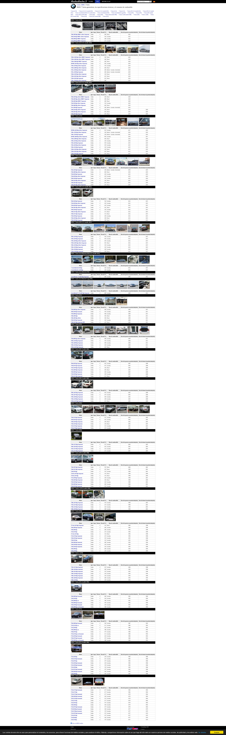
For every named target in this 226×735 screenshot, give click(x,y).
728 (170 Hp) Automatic (76, 711)
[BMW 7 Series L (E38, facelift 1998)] (76, 498)
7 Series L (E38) (144, 14)
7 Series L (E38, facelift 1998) (125, 14)
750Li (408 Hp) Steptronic (77, 343)
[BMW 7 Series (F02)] (76, 334)
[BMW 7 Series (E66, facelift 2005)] (76, 388)
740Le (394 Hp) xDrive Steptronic (78, 80)
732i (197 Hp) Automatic (76, 669)
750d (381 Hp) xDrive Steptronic (78, 207)
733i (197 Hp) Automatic (76, 713)
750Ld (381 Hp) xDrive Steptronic (78, 243)
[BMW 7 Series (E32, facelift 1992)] (76, 591)
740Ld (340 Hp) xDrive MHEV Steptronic (80, 57)
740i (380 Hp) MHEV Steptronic (78, 38)
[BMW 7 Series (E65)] (76, 412)
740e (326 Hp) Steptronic (76, 170)
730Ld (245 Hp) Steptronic (77, 347)
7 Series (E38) (136, 14)
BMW (82, 4)
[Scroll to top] (215, 728)
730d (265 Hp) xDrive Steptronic (78, 111)
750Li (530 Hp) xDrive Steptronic (78, 65)
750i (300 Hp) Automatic (76, 602)
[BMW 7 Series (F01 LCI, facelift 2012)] (76, 196)
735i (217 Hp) (74, 692)
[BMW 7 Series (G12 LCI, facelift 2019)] (76, 52)
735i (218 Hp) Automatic (76, 663)
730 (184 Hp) (74, 717)
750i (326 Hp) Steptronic (76, 482)
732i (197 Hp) (74, 661)
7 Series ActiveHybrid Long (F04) (118, 12)
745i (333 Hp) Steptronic (76, 426)
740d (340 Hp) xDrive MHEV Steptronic (80, 97)
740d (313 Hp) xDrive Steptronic (78, 211)
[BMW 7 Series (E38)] (76, 520)
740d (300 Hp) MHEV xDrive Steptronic (80, 34)
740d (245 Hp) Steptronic (76, 469)
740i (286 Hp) (74, 529)
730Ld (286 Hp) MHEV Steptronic (79, 61)
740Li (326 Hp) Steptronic (77, 147)
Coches (91, 1)
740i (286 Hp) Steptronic (76, 484)
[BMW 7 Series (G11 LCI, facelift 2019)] (76, 92)
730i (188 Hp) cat (75, 600)
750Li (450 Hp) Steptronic (77, 143)
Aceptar (216, 732)
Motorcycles (106, 1)
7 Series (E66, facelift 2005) (81, 14)
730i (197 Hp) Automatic (76, 638)
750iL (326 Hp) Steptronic (77, 507)
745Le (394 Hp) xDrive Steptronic (78, 70)
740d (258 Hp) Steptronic (76, 421)
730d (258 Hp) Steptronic (76, 220)
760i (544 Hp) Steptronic (76, 201)
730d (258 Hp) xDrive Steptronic (78, 218)
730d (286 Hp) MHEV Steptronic (78, 101)
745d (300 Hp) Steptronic (76, 369)
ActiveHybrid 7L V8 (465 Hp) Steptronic (80, 293)
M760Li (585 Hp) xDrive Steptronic (79, 63)
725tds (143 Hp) (74, 475)
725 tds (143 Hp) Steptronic (77, 525)
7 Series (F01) (131, 12)
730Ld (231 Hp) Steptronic (77, 401)
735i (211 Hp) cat (75, 625)
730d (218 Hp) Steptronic (76, 423)
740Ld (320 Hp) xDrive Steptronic (78, 74)
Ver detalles (202, 732)
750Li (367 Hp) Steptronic (77, 394)
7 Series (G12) (114, 11)
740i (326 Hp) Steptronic (76, 178)
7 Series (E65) (92, 14)
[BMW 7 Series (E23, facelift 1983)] (76, 652)
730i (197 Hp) (74, 631)
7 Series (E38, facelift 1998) (111, 14)
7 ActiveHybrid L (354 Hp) (77, 270)
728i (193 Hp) (74, 471)
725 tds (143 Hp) (75, 534)
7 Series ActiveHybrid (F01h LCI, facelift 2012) (85, 12)
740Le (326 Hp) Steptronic (77, 134)
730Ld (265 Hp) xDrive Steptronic (78, 76)
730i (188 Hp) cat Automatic (77, 607)
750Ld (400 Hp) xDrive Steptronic (78, 67)
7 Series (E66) (100, 14)
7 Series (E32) (84, 16)
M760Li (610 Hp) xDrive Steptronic (79, 130)
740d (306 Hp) (74, 316)
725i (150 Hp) (74, 667)
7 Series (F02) (139, 12)
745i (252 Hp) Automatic (76, 658)
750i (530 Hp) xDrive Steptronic (78, 103)
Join (97, 1)
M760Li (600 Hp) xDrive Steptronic (79, 136)
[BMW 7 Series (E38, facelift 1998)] (76, 462)
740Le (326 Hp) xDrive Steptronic (78, 132)
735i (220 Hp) (74, 627)
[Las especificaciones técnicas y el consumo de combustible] (79, 1)
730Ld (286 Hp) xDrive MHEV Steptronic (80, 59)
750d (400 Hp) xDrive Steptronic (78, 105)
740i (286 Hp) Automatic (76, 596)
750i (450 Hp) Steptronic (76, 174)
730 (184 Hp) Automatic (76, 709)
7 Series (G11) (122, 11)
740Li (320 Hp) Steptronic (77, 247)
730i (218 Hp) (74, 550)
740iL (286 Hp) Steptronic (77, 509)
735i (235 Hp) (74, 531)
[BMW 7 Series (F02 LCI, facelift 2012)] (76, 232)
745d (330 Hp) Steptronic (76, 367)
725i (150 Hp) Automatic (76, 665)
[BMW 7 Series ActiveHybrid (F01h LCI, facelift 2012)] (76, 263)
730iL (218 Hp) (74, 580)
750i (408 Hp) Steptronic (76, 313)
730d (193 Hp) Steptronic (76, 467)
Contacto (142, 729)
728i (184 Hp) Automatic (76, 671)
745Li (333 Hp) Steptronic (77, 448)
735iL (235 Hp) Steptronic (77, 504)
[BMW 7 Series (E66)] (76, 439)
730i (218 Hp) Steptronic (76, 544)
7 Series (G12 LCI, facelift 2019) (86, 11)
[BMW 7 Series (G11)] (76, 165)
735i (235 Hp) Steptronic (76, 536)
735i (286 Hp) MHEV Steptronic (78, 40)
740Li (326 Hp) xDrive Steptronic (78, 140)
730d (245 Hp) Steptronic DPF (78, 322)
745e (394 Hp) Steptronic (76, 107)
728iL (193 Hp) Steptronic (77, 502)
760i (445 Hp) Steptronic (76, 363)
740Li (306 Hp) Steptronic (77, 396)
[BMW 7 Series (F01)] (76, 305)
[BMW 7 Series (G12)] (76, 125)
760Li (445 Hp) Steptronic (77, 392)
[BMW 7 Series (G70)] (76, 29)
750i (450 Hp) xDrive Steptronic (78, 176)
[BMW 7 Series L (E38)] (76, 562)
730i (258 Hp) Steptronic (76, 216)
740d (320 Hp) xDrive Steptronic (78, 109)
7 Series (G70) (74, 11)
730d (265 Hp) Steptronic (76, 113)
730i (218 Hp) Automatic (76, 604)
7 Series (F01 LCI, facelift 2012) (134, 11)
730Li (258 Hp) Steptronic (77, 249)
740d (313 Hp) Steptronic (76, 213)
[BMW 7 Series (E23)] (76, 685)
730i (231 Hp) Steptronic (76, 417)
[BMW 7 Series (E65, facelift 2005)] (76, 358)
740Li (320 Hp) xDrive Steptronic (78, 245)
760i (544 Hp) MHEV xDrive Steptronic (80, 36)
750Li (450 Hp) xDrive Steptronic (78, 145)
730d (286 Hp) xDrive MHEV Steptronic (80, 99)
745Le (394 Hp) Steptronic (77, 72)
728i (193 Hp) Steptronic (76, 486)
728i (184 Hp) (74, 673)
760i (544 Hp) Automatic (76, 311)
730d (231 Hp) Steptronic (76, 376)
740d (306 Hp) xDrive (76, 318)
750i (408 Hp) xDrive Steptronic (78, 309)
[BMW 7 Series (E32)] (76, 618)
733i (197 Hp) (74, 715)
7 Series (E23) (106, 16)
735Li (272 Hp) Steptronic (77, 450)
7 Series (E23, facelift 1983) (95, 16)
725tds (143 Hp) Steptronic (77, 473)
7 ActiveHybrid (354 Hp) (76, 267)
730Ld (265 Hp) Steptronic (77, 78)
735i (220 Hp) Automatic (76, 636)
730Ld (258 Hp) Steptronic (77, 251)
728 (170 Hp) (74, 719)
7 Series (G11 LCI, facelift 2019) (102, 11)
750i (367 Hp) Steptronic (76, 365)
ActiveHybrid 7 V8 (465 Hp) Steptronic (80, 276)
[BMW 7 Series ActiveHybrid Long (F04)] (76, 288)
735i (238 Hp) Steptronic (76, 477)
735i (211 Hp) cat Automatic (77, 634)
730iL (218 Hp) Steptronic (77, 573)
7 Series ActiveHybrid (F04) (103, 12)
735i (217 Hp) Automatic (76, 690)
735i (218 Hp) (74, 656)
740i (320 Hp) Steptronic (76, 209)
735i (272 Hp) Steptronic (76, 428)
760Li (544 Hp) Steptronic (77, 236)
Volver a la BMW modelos (77, 723)
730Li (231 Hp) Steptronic (77, 444)
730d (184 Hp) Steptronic (76, 480)
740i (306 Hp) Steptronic (76, 372)
